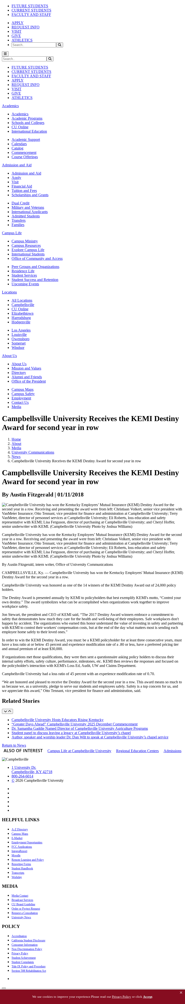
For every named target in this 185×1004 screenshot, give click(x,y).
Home (16, 439)
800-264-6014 (22, 776)
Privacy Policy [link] (121, 996)
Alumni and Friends (27, 377)
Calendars (19, 144)
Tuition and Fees (24, 191)
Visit (15, 182)
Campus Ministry (25, 241)
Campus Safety (23, 394)
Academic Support (26, 139)
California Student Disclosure (28, 940)
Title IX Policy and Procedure (29, 966)
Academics (20, 114)
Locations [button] (9, 292)
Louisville (19, 334)
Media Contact (20, 895)
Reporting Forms (21, 864)
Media (16, 407)
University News (21, 917)
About (16, 444)
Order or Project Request (26, 908)
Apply (16, 178)
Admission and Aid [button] (17, 165)
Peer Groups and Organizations (35, 267)
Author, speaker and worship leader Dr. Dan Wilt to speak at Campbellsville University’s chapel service (90, 737)
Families (18, 225)
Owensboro (20, 339)
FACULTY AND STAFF (31, 15)
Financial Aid (22, 186)
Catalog (17, 148)
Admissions (172, 751)
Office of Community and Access (37, 258)
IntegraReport (19, 851)
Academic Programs (27, 118)
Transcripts (18, 872)
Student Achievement (24, 957)
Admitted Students (26, 216)
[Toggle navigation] (5, 53)
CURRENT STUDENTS (31, 10)
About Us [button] (9, 356)
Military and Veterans (28, 207)
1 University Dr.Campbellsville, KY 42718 (32, 769)
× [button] (181, 993)
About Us (19, 364)
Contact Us (20, 402)
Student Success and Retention (35, 280)
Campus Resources (26, 245)
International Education (29, 131)
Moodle (16, 855)
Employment (21, 398)
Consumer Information (25, 944)
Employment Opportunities (27, 842)
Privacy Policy (20, 953)
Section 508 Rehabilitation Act (29, 970)
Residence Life (23, 271)
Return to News (14, 745)
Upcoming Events (25, 284)
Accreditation (19, 936)
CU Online (20, 127)
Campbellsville (23, 305)
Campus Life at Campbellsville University (79, 751)
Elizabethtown (22, 313)
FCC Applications (22, 846)
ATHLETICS (22, 40)
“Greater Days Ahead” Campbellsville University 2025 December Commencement (75, 724)
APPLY (18, 23)
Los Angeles (21, 330)
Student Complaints (23, 962)
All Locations (22, 300)
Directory (19, 373)
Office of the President (29, 381)
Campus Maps (22, 389)
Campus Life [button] (12, 233)
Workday (17, 877)
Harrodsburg (21, 318)
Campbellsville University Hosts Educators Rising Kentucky (58, 720)
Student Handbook (22, 868)
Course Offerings (25, 157)
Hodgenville (21, 322)
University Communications (33, 452)
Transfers (19, 220)
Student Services (24, 275)
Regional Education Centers (137, 751)
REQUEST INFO (26, 27)
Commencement (24, 152)
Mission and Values (26, 368)
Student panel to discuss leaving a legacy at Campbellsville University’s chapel (71, 733)
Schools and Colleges (28, 123)
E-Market (17, 838)
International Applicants (30, 212)
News (16, 457)
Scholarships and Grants (30, 195)
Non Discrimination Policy (27, 949)
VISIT (16, 31)
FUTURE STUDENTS (30, 6)
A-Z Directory (20, 829)
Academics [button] (10, 106)
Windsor (18, 348)
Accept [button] (147, 996)
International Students (28, 254)
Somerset (19, 343)
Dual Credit (20, 203)
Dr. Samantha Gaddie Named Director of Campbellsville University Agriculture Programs (80, 728)
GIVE (16, 36)
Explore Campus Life (28, 250)
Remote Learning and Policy (28, 859)
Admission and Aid (26, 173)
